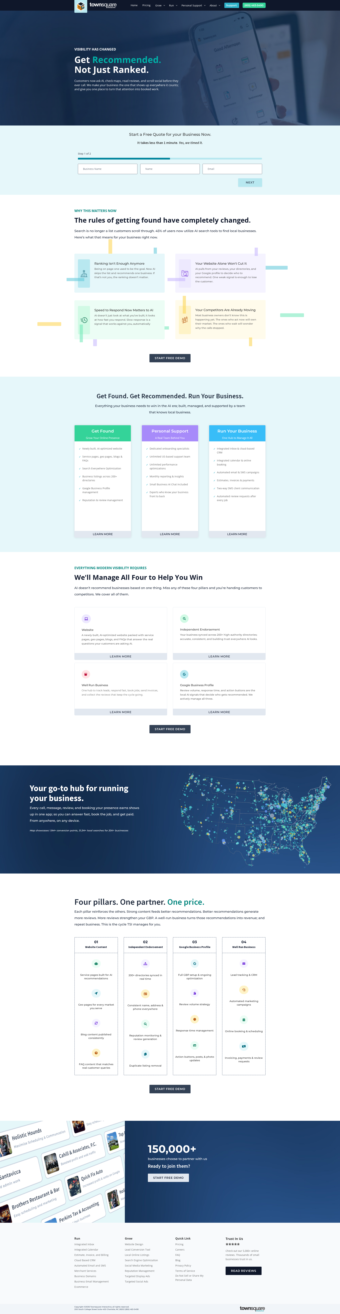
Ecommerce (81, 1287)
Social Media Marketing (139, 1265)
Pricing (179, 1244)
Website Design (134, 1244)
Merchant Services (85, 1271)
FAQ (177, 1255)
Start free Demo (170, 358)
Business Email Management (91, 1281)
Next (250, 182)
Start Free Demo (168, 1177)
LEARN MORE (121, 656)
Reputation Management (139, 1271)
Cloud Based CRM (84, 1260)
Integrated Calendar (86, 1249)
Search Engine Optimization (141, 1260)
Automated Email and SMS (90, 1265)
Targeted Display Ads (137, 1276)
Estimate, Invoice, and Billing (91, 1255)
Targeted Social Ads (136, 1281)
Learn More (103, 534)
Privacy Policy (183, 1265)
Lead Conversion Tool (137, 1249)
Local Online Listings (137, 1255)
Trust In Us (234, 1239)
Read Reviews (243, 1271)
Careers (180, 1249)
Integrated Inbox (84, 1244)
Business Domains (85, 1276)
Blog (177, 1260)
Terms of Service (185, 1271)
